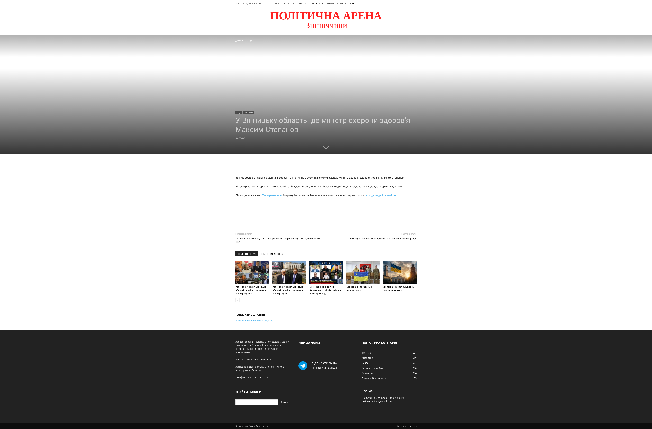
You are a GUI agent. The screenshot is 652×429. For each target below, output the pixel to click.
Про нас (413, 425)
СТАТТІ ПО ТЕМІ (246, 254)
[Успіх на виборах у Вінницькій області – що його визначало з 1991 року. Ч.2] (252, 272)
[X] (322, 166)
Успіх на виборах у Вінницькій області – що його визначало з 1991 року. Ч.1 (288, 290)
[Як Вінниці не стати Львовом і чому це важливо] (400, 272)
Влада (238, 112)
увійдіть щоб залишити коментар (254, 320)
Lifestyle (317, 4)
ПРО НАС (367, 390)
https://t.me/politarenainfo (380, 195)
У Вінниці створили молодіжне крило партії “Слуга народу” (382, 238)
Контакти (401, 425)
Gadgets (302, 4)
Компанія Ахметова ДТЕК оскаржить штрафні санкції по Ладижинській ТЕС (277, 240)
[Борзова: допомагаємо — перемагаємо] (363, 272)
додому (239, 40)
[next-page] (243, 300)
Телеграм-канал (272, 195)
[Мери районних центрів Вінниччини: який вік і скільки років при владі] (326, 272)
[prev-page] (237, 300)
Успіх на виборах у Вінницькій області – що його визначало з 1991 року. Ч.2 (251, 290)
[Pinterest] (330, 166)
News (277, 4)
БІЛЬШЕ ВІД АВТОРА (271, 254)
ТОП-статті (248, 112)
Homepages (344, 4)
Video (330, 4)
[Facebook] (314, 166)
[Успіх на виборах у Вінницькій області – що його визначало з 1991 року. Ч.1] (289, 272)
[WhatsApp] (337, 166)
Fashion (289, 4)
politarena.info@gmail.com (377, 401)
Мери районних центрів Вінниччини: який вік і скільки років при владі (325, 290)
